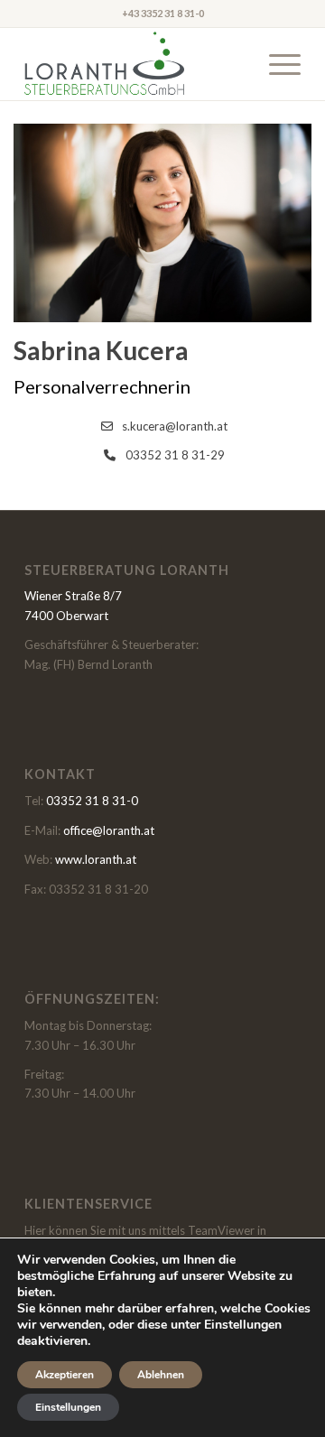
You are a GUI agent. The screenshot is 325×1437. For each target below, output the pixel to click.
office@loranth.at (108, 830)
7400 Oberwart (66, 615)
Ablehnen (160, 1374)
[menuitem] (276, 64)
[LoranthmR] (135, 64)
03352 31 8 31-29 (175, 455)
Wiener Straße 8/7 (73, 596)
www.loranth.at (95, 859)
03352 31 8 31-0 (92, 800)
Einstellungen (68, 1407)
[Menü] (276, 64)
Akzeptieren (64, 1374)
